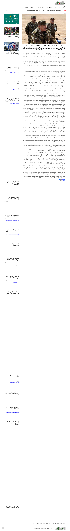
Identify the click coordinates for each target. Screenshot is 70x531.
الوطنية (60, 7)
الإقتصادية (56, 7)
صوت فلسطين (51, 7)
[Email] (61, 180)
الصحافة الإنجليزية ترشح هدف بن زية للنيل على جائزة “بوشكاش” (12, 216)
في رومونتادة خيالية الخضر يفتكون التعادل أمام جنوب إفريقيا (12, 230)
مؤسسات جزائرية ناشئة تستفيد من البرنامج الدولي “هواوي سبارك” (12, 278)
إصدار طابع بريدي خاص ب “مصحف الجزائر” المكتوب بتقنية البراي (12, 393)
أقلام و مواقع (27, 7)
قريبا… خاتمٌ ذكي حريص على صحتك (13, 375)
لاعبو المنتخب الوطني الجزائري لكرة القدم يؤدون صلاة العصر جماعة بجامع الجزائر (12, 259)
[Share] (59, 180)
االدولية (43, 7)
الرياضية (39, 7)
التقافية (36, 7)
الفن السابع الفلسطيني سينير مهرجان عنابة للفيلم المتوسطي (12, 506)
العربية (47, 7)
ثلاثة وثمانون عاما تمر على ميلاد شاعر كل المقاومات (12, 408)
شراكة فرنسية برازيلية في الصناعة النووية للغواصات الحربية (12, 68)
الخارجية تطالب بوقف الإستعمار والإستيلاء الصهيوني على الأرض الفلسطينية (12, 183)
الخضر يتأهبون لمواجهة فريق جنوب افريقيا (13, 244)
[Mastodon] (63, 180)
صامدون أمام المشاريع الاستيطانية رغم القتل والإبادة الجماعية (13, 199)
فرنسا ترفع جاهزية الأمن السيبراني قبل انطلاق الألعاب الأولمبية (12, 53)
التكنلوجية (31, 7)
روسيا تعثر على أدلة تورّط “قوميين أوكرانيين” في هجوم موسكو (13, 38)
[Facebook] (64, 180)
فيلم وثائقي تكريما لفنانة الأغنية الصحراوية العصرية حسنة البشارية (12, 423)
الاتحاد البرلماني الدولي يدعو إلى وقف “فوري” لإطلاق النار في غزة (12, 99)
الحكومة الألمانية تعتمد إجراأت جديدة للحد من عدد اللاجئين (12, 82)
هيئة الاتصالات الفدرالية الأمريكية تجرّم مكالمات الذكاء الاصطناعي (12, 292)
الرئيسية (64, 7)
